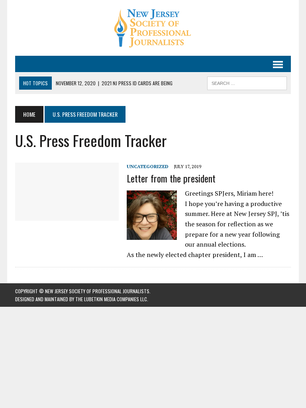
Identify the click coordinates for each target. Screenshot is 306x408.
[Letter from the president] (67, 215)
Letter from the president (171, 178)
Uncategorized (148, 166)
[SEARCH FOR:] (247, 82)
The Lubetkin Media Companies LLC (111, 299)
